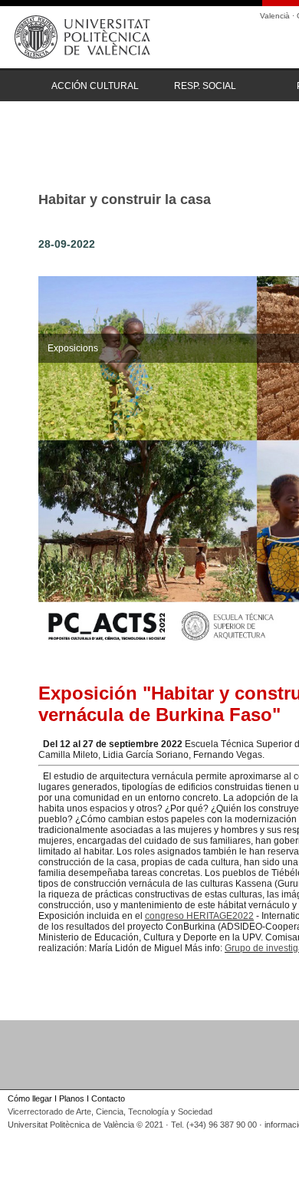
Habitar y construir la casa (124, 199)
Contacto (108, 1098)
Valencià (275, 16)
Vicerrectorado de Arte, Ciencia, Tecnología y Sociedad (110, 1111)
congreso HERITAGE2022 (199, 916)
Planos (71, 1098)
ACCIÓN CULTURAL (95, 86)
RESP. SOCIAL (205, 86)
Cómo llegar (30, 1098)
